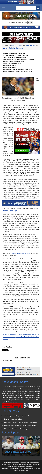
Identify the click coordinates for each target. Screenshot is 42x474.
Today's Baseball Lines (17, 451)
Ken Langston (30, 45)
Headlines (19, 48)
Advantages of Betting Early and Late (17, 416)
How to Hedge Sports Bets (13, 419)
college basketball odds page (21, 253)
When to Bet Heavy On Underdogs (16, 429)
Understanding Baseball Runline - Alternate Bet (20, 425)
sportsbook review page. (10, 210)
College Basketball (9, 48)
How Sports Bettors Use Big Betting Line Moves (20, 422)
